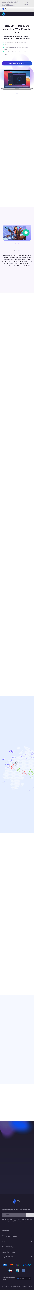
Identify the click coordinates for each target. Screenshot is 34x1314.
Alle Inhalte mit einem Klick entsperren (15, 1114)
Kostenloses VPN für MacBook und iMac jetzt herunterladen (17, 1109)
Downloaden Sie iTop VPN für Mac (15, 640)
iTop (17, 1201)
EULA (4, 1279)
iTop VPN (4, 9)
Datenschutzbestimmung (8, 5)
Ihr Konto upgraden (22, 698)
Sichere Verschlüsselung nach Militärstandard (17, 1117)
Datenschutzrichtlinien (9, 1277)
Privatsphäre (16, 1058)
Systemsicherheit (6, 1060)
